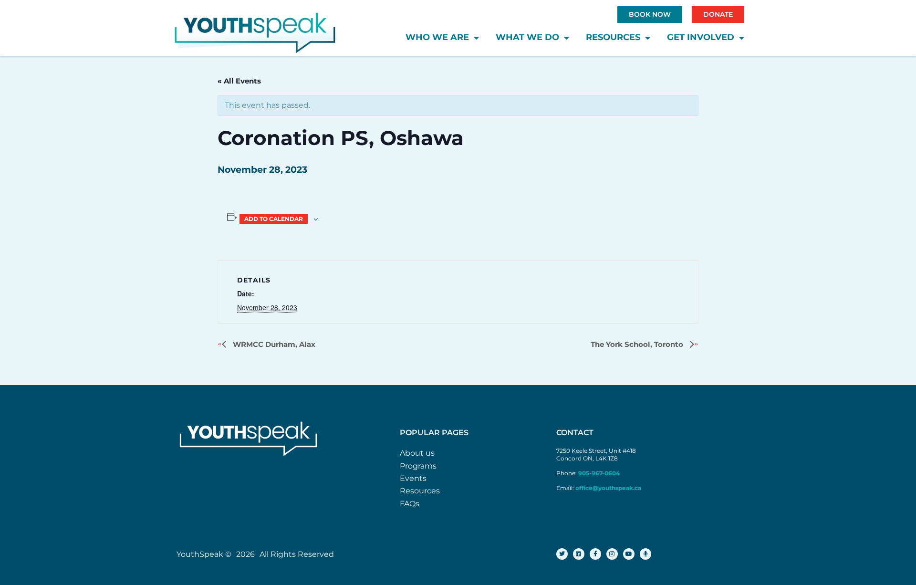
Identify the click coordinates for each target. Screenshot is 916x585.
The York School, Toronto (638, 344)
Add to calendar (273, 218)
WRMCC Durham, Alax (273, 344)
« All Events (239, 80)
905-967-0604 (599, 473)
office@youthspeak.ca (608, 487)
